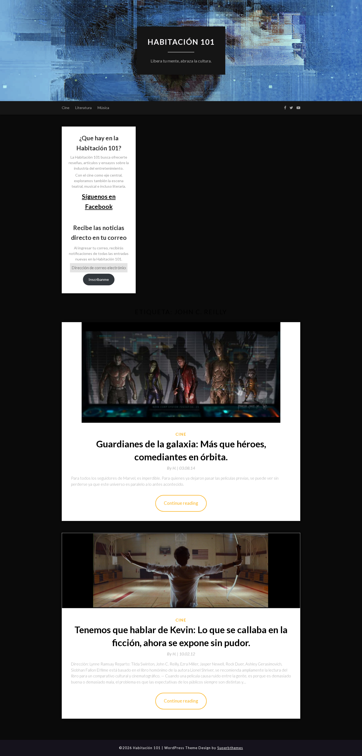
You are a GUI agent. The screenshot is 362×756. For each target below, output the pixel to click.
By (173, 467)
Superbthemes (230, 748)
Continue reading (181, 503)
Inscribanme (99, 279)
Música (103, 107)
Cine (65, 107)
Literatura (83, 107)
